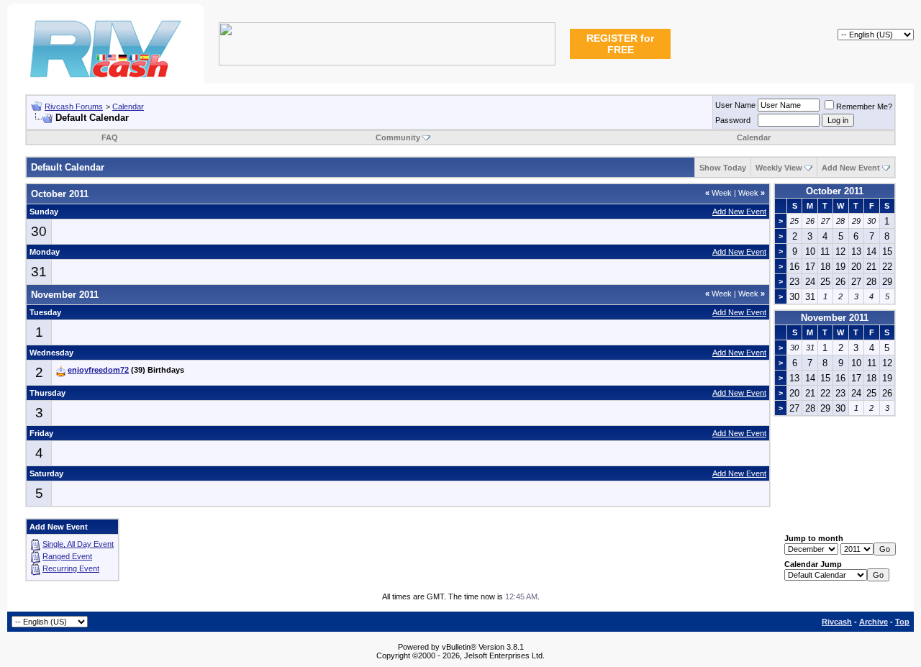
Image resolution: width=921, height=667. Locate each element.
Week (718, 193)
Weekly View (779, 167)
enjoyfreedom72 (98, 370)
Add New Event (851, 167)
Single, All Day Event (78, 544)
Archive (873, 621)
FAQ (109, 137)
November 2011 (834, 317)
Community (398, 137)
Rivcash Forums (74, 106)
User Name (735, 105)
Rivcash (837, 621)
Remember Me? (864, 106)
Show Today (722, 167)
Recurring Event (70, 568)
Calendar (128, 106)
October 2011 (834, 191)
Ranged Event (67, 556)
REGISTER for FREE (620, 43)
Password (732, 120)
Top (902, 621)
